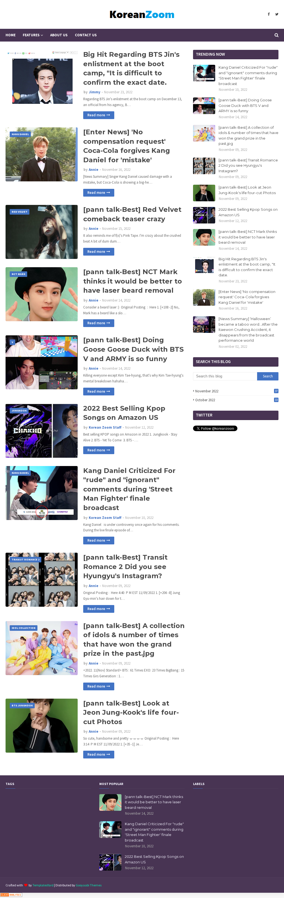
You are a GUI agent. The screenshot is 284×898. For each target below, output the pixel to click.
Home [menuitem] (11, 35)
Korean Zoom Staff (105, 427)
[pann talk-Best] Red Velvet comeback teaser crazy (132, 214)
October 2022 (236, 400)
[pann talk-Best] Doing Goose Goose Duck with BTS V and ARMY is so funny (133, 349)
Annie (93, 169)
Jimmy (94, 92)
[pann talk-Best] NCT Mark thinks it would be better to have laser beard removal (132, 281)
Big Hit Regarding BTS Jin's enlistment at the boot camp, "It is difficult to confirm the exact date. (131, 68)
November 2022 (236, 391)
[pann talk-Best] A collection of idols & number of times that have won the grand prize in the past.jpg (134, 640)
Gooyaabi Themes (89, 885)
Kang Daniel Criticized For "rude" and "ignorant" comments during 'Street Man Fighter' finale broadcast (129, 489)
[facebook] (268, 14)
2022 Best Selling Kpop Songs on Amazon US (124, 413)
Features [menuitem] (31, 35)
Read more (96, 115)
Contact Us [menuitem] (86, 35)
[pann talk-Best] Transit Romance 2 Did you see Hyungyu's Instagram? (125, 566)
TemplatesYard (43, 885)
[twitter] (276, 14)
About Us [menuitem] (59, 35)
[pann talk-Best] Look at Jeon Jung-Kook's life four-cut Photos (131, 712)
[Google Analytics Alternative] (11, 895)
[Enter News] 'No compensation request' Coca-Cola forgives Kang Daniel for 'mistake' (126, 146)
